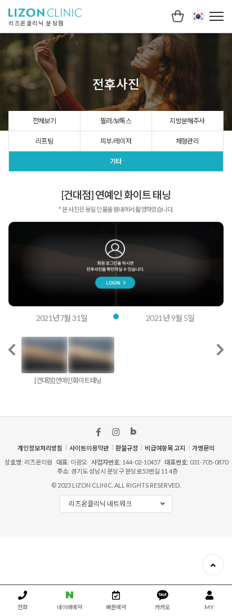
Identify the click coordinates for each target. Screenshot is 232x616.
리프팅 (44, 141)
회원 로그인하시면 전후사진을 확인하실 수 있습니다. (116, 264)
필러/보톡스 (115, 121)
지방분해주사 (186, 121)
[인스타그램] (115, 432)
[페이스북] (98, 432)
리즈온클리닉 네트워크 (100, 503)
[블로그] (133, 432)
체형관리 (187, 141)
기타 (116, 161)
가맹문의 (203, 448)
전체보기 (44, 121)
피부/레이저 (115, 141)
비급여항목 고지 (165, 448)
